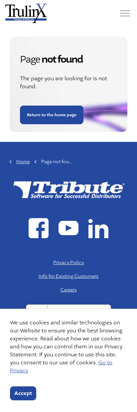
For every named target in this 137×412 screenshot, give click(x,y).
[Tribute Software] (26, 13)
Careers (69, 290)
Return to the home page (51, 115)
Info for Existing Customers (68, 276)
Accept (23, 393)
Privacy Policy (68, 262)
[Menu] (125, 13)
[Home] (68, 189)
